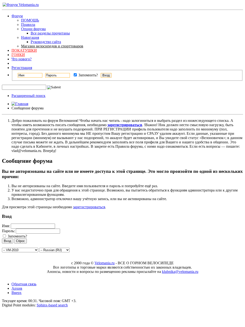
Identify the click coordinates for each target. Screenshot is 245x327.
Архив (16, 288)
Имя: (6, 226)
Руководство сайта (46, 42)
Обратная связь (23, 284)
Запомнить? (88, 75)
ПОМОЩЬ (30, 20)
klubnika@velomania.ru (180, 272)
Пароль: (8, 231)
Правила (28, 25)
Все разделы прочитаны (50, 33)
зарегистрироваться (89, 207)
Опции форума (33, 29)
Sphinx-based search (52, 305)
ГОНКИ (18, 55)
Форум (17, 16)
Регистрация (21, 68)
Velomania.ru (105, 263)
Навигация (30, 37)
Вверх (16, 293)
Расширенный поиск (28, 96)
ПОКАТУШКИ (24, 50)
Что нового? (21, 59)
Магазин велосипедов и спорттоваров (52, 46)
